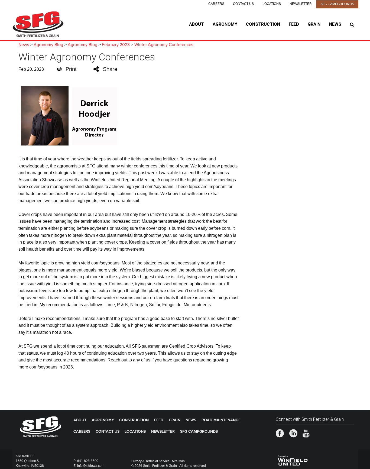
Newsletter (301, 4)
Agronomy (225, 24)
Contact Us (243, 4)
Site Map (178, 461)
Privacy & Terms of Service (150, 461)
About (196, 24)
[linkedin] (293, 434)
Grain (314, 24)
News (335, 24)
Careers (216, 4)
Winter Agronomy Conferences (163, 44)
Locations (271, 4)
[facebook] (280, 434)
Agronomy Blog (48, 44)
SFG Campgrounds (337, 4)
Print (71, 69)
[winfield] (293, 459)
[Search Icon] (352, 24)
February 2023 (116, 44)
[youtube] (306, 434)
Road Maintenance (221, 420)
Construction (263, 24)
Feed (294, 24)
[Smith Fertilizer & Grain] (46, 24)
